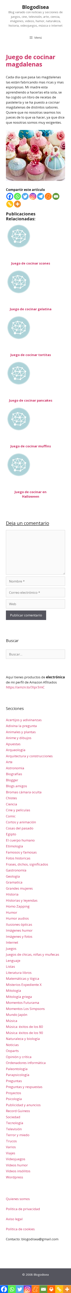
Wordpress (14, 1177)
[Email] (55, 196)
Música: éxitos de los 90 (24, 1032)
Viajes (10, 1153)
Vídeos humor (17, 1165)
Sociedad (13, 1117)
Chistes (11, 798)
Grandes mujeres (19, 888)
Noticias (12, 1044)
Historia (12, 894)
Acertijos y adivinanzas (24, 720)
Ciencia (11, 804)
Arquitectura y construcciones (29, 756)
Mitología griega (19, 996)
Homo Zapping (18, 906)
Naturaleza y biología (23, 1038)
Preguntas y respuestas (24, 1087)
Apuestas (13, 744)
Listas (10, 966)
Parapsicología (17, 1074)
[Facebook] (9, 196)
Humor (11, 912)
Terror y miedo (17, 1135)
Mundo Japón (16, 1014)
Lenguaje (13, 960)
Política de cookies (20, 1229)
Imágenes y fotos (19, 936)
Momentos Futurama (22, 1002)
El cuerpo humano (20, 840)
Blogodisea (35, 7)
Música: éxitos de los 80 (24, 1026)
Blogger (12, 780)
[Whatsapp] (17, 196)
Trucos (11, 1141)
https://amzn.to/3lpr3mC (25, 687)
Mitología (13, 990)
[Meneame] (48, 196)
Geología (13, 876)
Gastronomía (16, 870)
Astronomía (15, 768)
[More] (17, 204)
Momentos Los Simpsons (25, 1008)
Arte (9, 762)
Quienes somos (18, 1199)
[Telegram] (40, 196)
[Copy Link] (9, 204)
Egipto (11, 834)
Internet (12, 942)
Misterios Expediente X (24, 984)
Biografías (14, 774)
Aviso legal (14, 1219)
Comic (11, 816)
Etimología (14, 846)
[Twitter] (25, 196)
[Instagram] (32, 196)
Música (11, 1020)
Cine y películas (18, 810)
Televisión (14, 1129)
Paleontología (17, 1069)
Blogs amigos (16, 786)
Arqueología (15, 750)
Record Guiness (18, 1111)
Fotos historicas (18, 858)
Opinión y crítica (19, 1057)
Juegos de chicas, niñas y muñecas (32, 954)
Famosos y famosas (21, 852)
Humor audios (17, 918)
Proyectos (13, 1093)
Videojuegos (15, 1159)
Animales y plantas (21, 732)
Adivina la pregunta (21, 726)
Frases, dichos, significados (27, 864)
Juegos (11, 948)
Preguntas (14, 1081)
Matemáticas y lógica (22, 978)
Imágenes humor (19, 930)
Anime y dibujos (18, 738)
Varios (11, 1147)
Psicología (14, 1099)
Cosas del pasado (19, 828)
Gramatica (14, 882)
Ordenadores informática (26, 1062)
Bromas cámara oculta (24, 792)
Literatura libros (19, 972)
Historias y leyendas (21, 900)
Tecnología (14, 1123)
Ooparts (12, 1050)
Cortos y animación (21, 822)
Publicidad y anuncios (23, 1105)
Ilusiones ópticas (19, 924)
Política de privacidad (23, 1209)
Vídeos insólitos (18, 1171)
